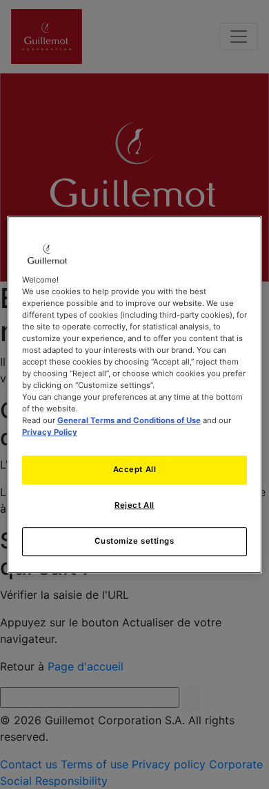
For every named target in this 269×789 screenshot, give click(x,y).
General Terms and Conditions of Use (129, 420)
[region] (135, 395)
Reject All (134, 505)
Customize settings (134, 541)
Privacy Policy (49, 432)
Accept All (135, 470)
